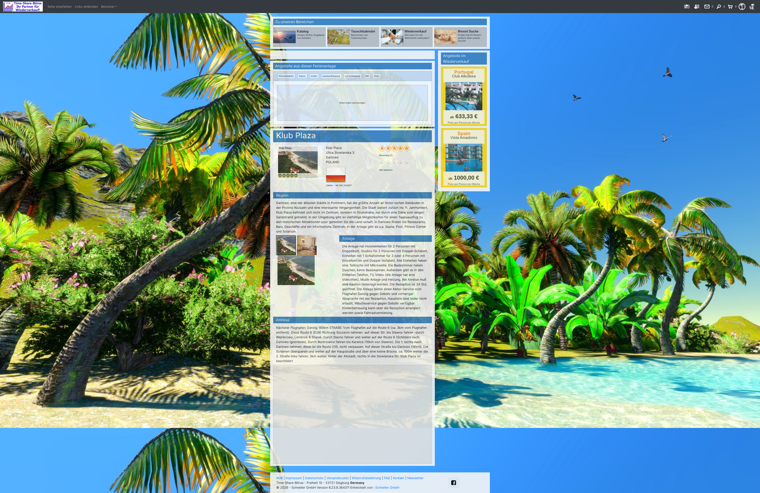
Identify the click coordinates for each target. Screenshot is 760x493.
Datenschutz (314, 478)
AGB (279, 478)
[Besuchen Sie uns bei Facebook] (453, 482)
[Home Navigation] (687, 6)
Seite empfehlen (60, 7)
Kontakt (398, 478)
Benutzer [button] (107, 7)
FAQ (387, 478)
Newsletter (415, 478)
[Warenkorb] (752, 6)
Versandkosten (338, 478)
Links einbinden (86, 7)
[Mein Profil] (697, 6)
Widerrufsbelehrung (366, 478)
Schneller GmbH (387, 487)
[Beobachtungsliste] (742, 6)
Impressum (294, 478)
